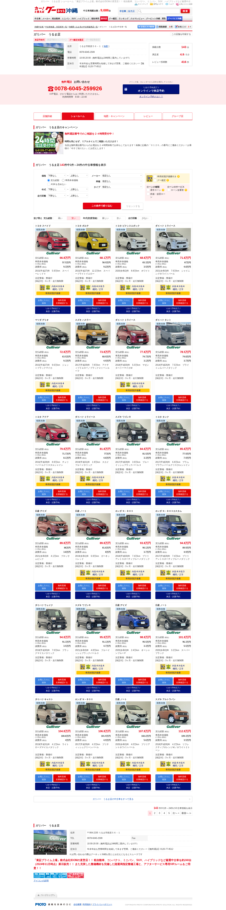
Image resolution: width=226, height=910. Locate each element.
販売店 (131, 11)
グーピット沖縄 (153, 18)
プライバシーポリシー (102, 904)
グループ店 (177, 116)
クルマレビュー (137, 18)
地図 (106, 46)
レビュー (148, 116)
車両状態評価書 (52, 293)
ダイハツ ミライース (165, 226)
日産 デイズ (40, 511)
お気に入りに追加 (185, 4)
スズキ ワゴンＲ (123, 417)
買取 (164, 18)
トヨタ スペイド (43, 226)
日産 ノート (81, 511)
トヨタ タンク (162, 417)
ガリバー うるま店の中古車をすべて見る (113, 799)
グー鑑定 (113, 18)
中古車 (38, 18)
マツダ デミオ (42, 320)
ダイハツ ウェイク (44, 605)
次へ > (176, 813)
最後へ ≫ (186, 813)
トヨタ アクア (42, 417)
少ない (145, 218)
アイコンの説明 (41, 880)
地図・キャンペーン (114, 116)
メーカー (46, 18)
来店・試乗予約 (53, 310)
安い (73, 218)
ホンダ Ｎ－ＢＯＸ (124, 511)
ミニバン (66, 18)
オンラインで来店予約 (151, 89)
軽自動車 (56, 18)
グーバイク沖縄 (174, 18)
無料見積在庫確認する (62, 301)
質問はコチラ (158, 4)
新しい (105, 218)
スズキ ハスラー (83, 320)
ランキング (124, 18)
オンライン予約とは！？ (151, 96)
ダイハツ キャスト (44, 699)
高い (60, 218)
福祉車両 (95, 18)
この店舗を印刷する (181, 34)
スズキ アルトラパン (165, 699)
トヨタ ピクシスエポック (127, 226)
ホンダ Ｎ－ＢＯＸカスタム (168, 511)
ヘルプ (171, 4)
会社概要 (77, 904)
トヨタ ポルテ (82, 226)
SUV (74, 18)
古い (119, 218)
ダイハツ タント (163, 320)
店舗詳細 (47, 116)
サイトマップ (143, 4)
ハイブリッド (84, 18)
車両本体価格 (71, 180)
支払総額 (55, 180)
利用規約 (87, 904)
